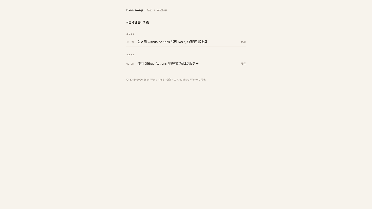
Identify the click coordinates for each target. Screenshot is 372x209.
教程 (243, 42)
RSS (161, 79)
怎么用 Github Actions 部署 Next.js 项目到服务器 (173, 42)
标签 (149, 10)
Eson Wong (134, 10)
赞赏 (168, 79)
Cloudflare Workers (188, 79)
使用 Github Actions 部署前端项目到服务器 (168, 63)
